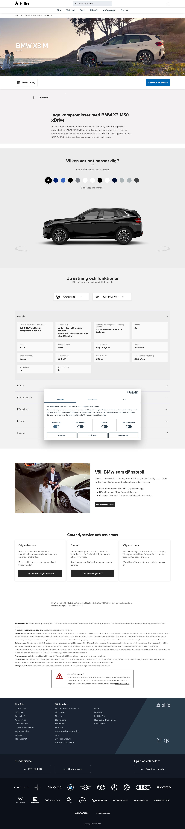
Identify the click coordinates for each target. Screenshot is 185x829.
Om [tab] (124, 399)
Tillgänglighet (21, 739)
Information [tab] (92, 399)
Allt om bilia (20, 709)
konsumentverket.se (122, 684)
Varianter (43, 97)
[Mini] (85, 788)
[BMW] (70, 788)
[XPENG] (52, 801)
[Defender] (161, 801)
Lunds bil (98, 712)
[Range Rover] (141, 801)
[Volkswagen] (127, 788)
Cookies (18, 735)
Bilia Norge (59, 724)
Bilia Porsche (60, 720)
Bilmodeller (26, 15)
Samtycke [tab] (60, 399)
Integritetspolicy (22, 731)
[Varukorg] (168, 3)
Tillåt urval (92, 435)
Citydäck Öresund (63, 739)
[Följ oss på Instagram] (159, 740)
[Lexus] (99, 801)
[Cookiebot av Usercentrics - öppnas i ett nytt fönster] (129, 392)
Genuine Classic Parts (65, 742)
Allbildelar (59, 727)
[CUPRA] (20, 801)
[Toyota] (101, 788)
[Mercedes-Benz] (114, 788)
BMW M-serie (37, 15)
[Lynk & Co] (54, 788)
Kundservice (20, 720)
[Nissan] (82, 801)
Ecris (57, 735)
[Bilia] (22, 3)
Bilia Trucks (99, 724)
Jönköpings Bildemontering (67, 731)
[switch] (80, 426)
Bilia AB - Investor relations (67, 709)
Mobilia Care (100, 716)
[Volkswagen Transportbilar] (69, 801)
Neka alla (61, 435)
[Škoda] (164, 788)
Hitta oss (19, 712)
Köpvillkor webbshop (24, 727)
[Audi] (143, 788)
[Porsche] (120, 801)
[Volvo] (21, 788)
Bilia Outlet (60, 712)
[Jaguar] (103, 814)
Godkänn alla (123, 435)
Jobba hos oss (21, 724)
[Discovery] (82, 814)
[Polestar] (37, 788)
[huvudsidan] (163, 705)
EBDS (96, 709)
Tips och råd (20, 716)
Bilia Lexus (59, 716)
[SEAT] (35, 801)
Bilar (16, 15)
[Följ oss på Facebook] (166, 740)
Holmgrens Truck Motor (105, 720)
